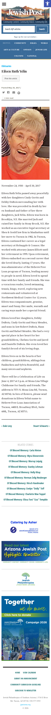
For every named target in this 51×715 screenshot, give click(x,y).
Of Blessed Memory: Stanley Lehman (25, 466)
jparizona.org (25, 704)
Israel (33, 43)
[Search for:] (19, 29)
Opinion (27, 49)
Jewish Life (41, 49)
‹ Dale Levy (6, 426)
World (44, 43)
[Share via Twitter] (3, 92)
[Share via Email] (14, 92)
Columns (18, 55)
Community (20, 43)
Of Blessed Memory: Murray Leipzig (25, 461)
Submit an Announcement (25, 678)
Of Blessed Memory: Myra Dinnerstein (26, 455)
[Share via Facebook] (8, 92)
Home (17, 672)
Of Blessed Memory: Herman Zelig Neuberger (25, 477)
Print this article (11, 78)
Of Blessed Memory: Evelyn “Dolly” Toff (25, 488)
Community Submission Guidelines (25, 684)
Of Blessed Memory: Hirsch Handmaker (25, 483)
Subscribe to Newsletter (25, 690)
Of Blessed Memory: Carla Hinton (25, 450)
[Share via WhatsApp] (19, 93)
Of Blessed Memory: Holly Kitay (25, 472)
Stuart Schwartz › (41, 426)
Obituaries (6, 66)
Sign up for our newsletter (25, 36)
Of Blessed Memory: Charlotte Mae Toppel (25, 494)
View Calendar (29, 672)
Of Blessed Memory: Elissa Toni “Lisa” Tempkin (26, 499)
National (32, 55)
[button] (47, 3)
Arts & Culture (11, 49)
